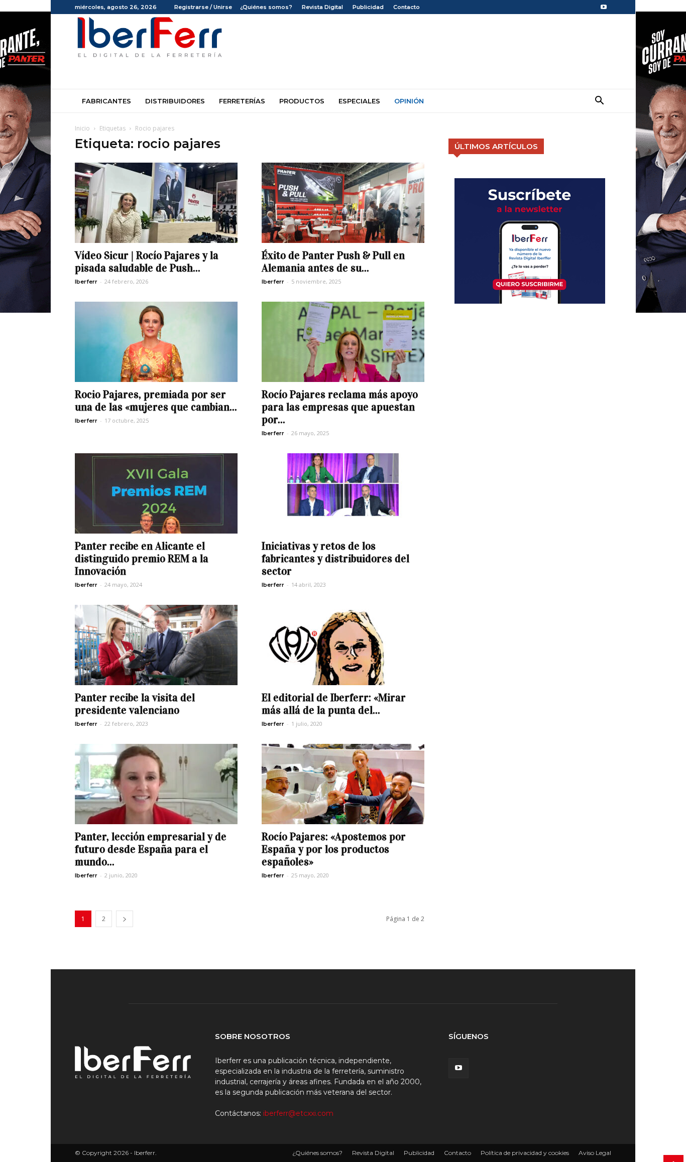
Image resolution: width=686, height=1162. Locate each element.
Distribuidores (175, 101)
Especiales (359, 101)
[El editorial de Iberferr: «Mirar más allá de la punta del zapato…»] (343, 645)
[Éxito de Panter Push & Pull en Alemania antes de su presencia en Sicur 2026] (343, 203)
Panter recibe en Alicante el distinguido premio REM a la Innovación (141, 559)
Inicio (82, 128)
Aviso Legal (595, 1152)
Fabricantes (106, 101)
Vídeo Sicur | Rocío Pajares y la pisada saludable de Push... (146, 262)
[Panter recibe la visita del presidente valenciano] (156, 645)
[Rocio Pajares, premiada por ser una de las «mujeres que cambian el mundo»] (156, 342)
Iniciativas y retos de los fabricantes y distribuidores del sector (335, 559)
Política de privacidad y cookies (525, 1152)
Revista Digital (322, 7)
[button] (599, 101)
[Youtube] (603, 7)
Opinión (409, 101)
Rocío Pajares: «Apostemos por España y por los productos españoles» (334, 849)
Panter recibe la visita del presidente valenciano (135, 704)
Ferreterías (242, 101)
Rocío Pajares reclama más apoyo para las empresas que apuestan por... (340, 407)
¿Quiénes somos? (266, 7)
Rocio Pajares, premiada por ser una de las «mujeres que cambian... (156, 401)
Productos (301, 101)
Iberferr (86, 281)
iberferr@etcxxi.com (298, 1113)
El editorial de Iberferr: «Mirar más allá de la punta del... (334, 704)
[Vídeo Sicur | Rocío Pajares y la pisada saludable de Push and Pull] (156, 203)
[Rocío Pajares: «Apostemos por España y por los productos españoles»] (343, 784)
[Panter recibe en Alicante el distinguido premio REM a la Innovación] (156, 493)
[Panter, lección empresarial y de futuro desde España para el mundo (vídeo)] (156, 784)
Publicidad (368, 7)
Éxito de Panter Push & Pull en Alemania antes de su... (333, 262)
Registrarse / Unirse (203, 7)
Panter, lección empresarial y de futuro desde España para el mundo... (150, 849)
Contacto (406, 7)
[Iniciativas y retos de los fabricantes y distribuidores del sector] (343, 493)
